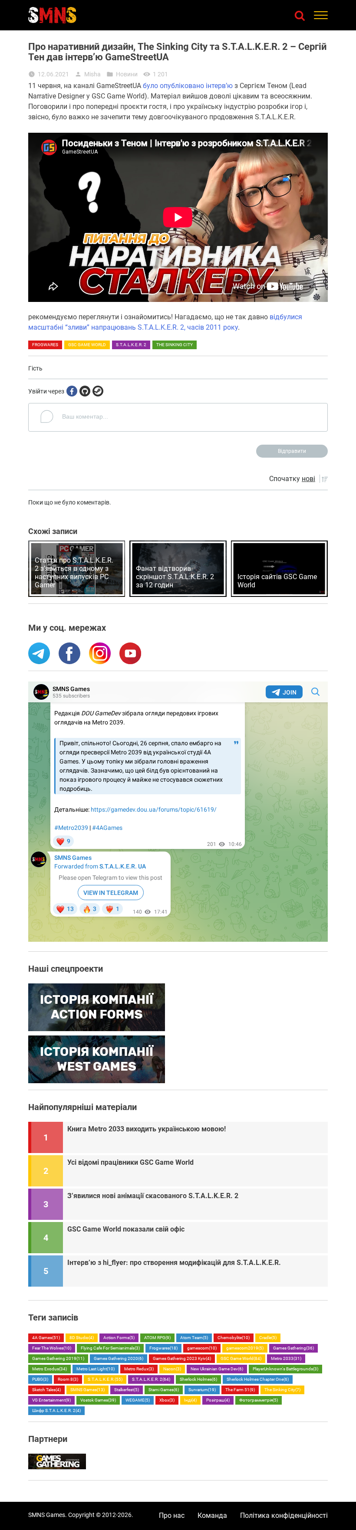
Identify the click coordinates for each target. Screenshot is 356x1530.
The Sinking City (174, 344)
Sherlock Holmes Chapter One (258, 1379)
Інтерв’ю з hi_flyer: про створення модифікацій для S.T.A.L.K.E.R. (174, 1262)
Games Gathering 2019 (58, 1358)
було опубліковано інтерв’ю (188, 86)
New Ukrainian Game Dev (217, 1368)
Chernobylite (234, 1337)
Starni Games (163, 1389)
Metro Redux (139, 1368)
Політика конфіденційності (284, 1515)
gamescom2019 (245, 1348)
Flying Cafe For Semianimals (110, 1348)
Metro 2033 (286, 1358)
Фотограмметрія (258, 1400)
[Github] (84, 390)
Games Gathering (293, 1348)
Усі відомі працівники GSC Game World (130, 1162)
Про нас (172, 1515)
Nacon (172, 1368)
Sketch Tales (46, 1389)
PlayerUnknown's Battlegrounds (285, 1368)
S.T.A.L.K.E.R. (105, 1379)
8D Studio (81, 1337)
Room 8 (68, 1379)
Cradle (268, 1337)
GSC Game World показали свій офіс (126, 1229)
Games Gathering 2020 (118, 1358)
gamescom (202, 1348)
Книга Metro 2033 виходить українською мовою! (146, 1129)
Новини (127, 74)
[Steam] (97, 390)
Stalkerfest (126, 1389)
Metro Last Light (95, 1368)
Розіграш (218, 1400)
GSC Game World (87, 344)
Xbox (167, 1400)
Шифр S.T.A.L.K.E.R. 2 (56, 1410)
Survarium (202, 1389)
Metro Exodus (49, 1368)
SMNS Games (87, 1389)
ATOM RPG (157, 1337)
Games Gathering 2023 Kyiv (182, 1358)
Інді (190, 1400)
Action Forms (119, 1337)
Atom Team (194, 1337)
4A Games (46, 1337)
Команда (212, 1515)
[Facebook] (71, 390)
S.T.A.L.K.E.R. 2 (131, 344)
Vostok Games (98, 1400)
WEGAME (137, 1400)
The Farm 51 (240, 1389)
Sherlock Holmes (198, 1379)
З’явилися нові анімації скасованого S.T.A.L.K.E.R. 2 (152, 1196)
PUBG (40, 1379)
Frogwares (45, 344)
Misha (92, 74)
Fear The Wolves (51, 1348)
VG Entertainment (51, 1400)
